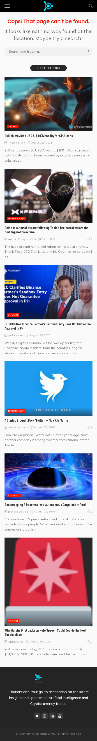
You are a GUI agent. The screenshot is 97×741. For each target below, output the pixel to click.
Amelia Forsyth (18, 239)
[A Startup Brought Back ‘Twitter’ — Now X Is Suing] (48, 388)
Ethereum (14, 495)
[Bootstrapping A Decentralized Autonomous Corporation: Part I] (48, 476)
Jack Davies (15, 335)
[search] (91, 6)
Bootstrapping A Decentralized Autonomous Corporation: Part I (45, 505)
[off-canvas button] (7, 6)
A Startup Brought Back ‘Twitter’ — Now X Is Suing (36, 420)
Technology (16, 218)
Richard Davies (18, 511)
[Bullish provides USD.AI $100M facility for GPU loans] (48, 104)
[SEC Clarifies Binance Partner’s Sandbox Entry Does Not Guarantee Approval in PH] (48, 292)
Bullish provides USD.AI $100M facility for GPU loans (39, 136)
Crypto (12, 126)
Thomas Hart (16, 142)
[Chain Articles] (48, 5)
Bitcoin (13, 314)
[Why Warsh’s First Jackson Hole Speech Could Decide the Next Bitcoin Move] (48, 582)
